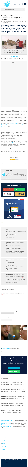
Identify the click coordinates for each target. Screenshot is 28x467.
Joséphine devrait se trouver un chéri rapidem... (14, 407)
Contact (13, 459)
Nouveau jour (3, 429)
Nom (16, 311)
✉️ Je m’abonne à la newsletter (14, 368)
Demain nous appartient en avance (7, 420)
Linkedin (3, 449)
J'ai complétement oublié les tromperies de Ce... (18, 400)
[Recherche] (23, 9)
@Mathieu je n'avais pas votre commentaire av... (14, 405)
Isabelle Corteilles (18, 21)
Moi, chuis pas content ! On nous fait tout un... (14, 386)
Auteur (16, 459)
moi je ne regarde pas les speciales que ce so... (13, 410)
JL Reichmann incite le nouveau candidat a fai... (16, 396)
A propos (20, 459)
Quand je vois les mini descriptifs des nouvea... (15, 384)
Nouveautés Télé (3, 14)
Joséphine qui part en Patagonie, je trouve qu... (15, 389)
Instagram (3, 440)
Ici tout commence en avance (6, 423)
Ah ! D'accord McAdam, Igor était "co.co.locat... (16, 391)
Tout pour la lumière (12, 429)
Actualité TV (9, 14)
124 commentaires (5, 22)
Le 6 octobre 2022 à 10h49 (19, 274)
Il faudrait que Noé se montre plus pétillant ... (15, 403)
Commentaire (3, 296)
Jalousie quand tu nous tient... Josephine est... (14, 414)
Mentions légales (8, 459)
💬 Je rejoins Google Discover (14, 371)
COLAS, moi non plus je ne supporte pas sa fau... (14, 412)
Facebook (3, 439)
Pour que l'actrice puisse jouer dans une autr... (15, 398)
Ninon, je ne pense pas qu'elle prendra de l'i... (15, 382)
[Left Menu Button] (1, 4)
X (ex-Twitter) (4, 437)
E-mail (16, 314)
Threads (3, 442)
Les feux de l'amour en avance (6, 426)
